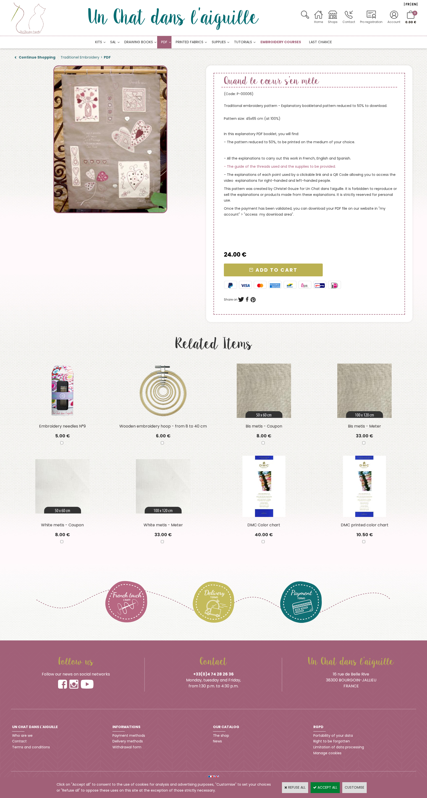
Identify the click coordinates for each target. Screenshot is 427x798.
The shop (221, 735)
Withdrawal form (126, 747)
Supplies (219, 42)
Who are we (22, 735)
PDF (164, 42)
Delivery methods (127, 741)
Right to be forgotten (331, 741)
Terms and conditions (31, 747)
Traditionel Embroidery (80, 57)
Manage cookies (327, 753)
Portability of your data (333, 735)
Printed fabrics (189, 42)
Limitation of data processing (338, 747)
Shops (333, 22)
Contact (348, 22)
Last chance (320, 42)
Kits (98, 42)
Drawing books (138, 42)
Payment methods (128, 735)
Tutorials (243, 42)
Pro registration (371, 22)
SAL (113, 42)
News (217, 741)
